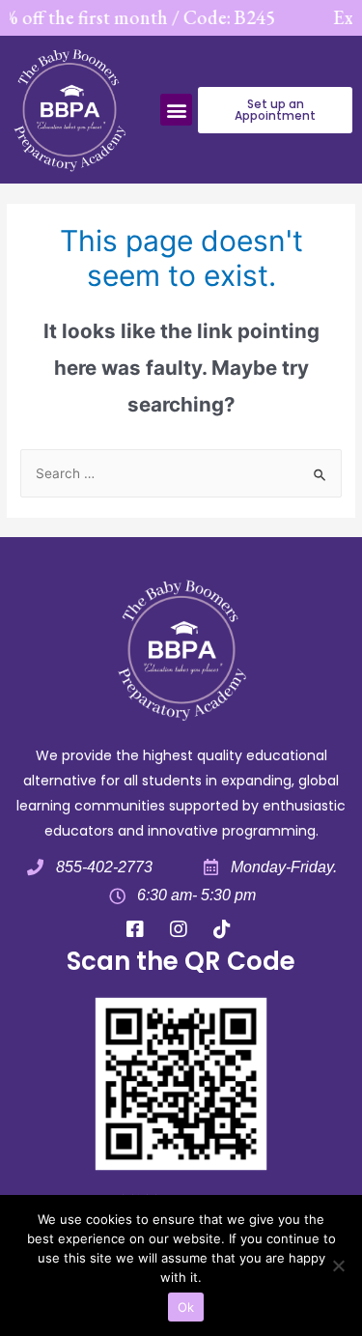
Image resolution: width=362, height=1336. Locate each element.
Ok (186, 1307)
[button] (176, 110)
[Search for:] (181, 473)
